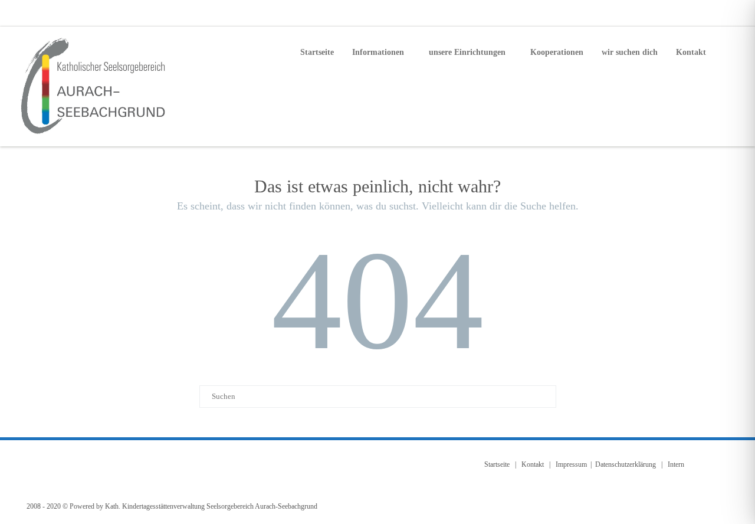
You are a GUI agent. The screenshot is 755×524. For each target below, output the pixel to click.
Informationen (378, 52)
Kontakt (691, 52)
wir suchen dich (630, 52)
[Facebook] (696, 13)
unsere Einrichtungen (467, 52)
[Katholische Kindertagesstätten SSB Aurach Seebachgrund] (95, 86)
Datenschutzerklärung (625, 464)
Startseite (317, 52)
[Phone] (672, 13)
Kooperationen (556, 52)
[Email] (719, 13)
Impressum (571, 464)
